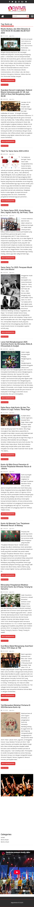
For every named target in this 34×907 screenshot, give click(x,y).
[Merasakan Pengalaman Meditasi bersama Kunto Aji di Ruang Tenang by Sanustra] (10, 595)
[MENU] (32, 16)
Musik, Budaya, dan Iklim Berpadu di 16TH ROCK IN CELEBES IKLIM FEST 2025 (15, 31)
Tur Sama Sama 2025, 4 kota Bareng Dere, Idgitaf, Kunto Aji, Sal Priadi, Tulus (17, 211)
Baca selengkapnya (8, 80)
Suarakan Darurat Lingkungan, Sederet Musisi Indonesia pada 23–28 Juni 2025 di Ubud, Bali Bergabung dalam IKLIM (16, 93)
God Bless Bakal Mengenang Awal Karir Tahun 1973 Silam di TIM (17, 647)
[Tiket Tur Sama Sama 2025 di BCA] (10, 157)
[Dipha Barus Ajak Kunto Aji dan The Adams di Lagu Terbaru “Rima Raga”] (10, 416)
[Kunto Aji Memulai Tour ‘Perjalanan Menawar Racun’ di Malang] (10, 531)
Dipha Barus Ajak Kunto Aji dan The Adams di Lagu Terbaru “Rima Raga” (16, 408)
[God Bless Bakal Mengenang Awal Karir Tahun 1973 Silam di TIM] (10, 654)
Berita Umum (4, 84)
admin (12, 36)
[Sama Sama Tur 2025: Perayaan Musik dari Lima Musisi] (10, 275)
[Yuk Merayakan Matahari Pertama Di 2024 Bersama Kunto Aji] (10, 713)
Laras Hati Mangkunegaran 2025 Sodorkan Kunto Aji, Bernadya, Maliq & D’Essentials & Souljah (16, 344)
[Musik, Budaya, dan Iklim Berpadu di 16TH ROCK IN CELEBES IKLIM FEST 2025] (10, 39)
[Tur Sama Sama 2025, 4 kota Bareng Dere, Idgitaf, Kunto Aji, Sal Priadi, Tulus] (10, 218)
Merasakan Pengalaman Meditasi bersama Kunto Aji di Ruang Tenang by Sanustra (16, 587)
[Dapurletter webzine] (2, 16)
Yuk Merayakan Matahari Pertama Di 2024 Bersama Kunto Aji (15, 706)
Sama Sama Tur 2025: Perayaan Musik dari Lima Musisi (16, 268)
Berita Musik (5, 840)
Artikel (3, 837)
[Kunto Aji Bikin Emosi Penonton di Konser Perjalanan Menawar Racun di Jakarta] (10, 475)
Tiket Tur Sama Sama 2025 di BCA (15, 151)
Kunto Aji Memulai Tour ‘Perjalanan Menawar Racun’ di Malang (15, 524)
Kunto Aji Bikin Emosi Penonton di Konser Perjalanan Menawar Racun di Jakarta (16, 466)
